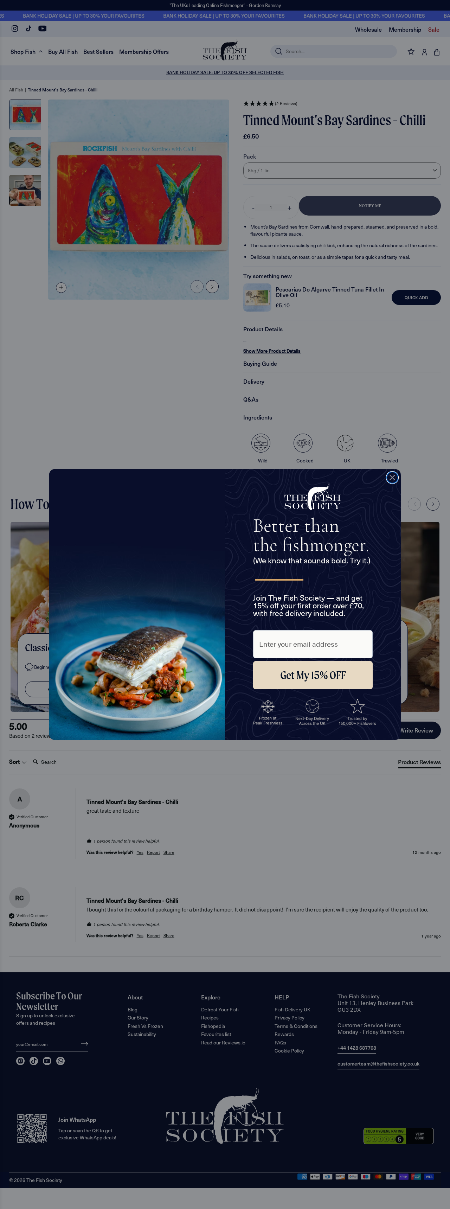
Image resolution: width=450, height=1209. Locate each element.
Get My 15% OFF (313, 675)
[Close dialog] (392, 477)
